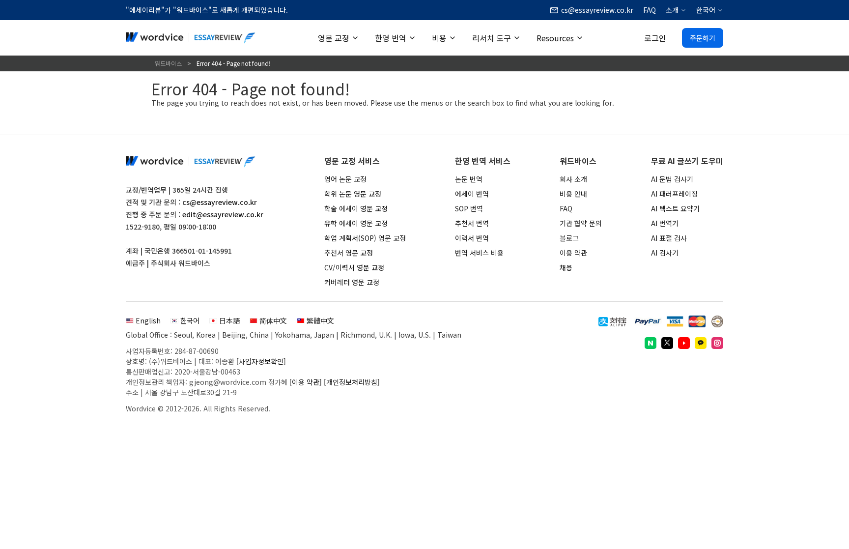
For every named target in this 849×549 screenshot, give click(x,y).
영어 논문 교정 (345, 179)
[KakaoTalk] (701, 343)
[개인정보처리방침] (352, 382)
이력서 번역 (472, 238)
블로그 (569, 238)
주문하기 (702, 38)
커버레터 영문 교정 (351, 282)
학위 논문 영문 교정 (352, 194)
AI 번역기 (665, 223)
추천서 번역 (472, 223)
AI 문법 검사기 (672, 179)
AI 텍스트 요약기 (675, 208)
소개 (672, 10)
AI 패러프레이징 (674, 194)
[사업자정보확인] (261, 361)
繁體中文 (320, 320)
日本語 (229, 320)
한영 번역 (390, 38)
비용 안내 (573, 194)
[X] (667, 343)
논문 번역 (468, 179)
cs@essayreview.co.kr (219, 202)
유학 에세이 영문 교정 (356, 223)
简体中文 (273, 320)
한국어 (705, 10)
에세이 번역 (472, 194)
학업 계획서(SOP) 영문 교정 (365, 238)
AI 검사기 (665, 253)
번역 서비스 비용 (479, 253)
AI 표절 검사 (669, 238)
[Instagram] (717, 343)
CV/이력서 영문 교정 (354, 267)
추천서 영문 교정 (348, 253)
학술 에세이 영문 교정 (356, 208)
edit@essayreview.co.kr (222, 214)
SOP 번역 (469, 208)
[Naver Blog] (650, 343)
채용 (566, 267)
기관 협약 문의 (581, 223)
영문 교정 (333, 38)
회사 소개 (573, 179)
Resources (555, 38)
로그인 (655, 38)
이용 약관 (573, 253)
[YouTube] (684, 343)
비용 (439, 38)
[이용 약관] (305, 382)
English (148, 320)
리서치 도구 (491, 38)
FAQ (649, 10)
